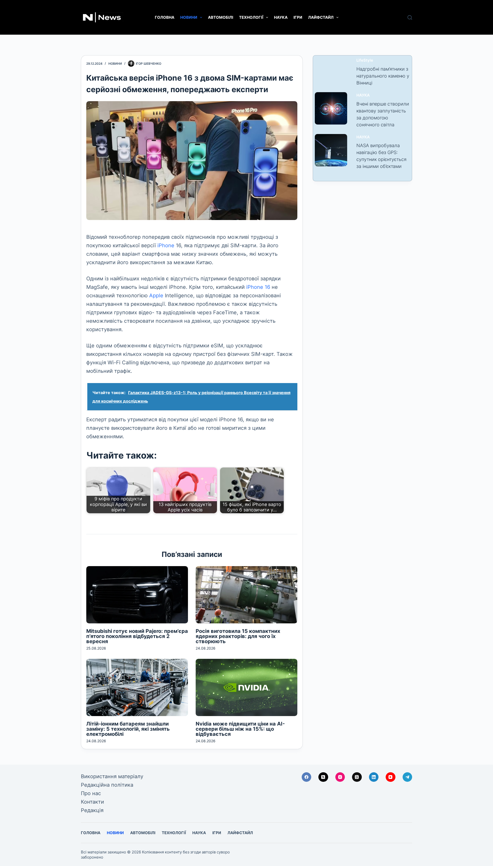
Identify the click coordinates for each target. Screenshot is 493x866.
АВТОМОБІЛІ (220, 17)
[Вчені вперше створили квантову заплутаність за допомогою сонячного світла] (331, 108)
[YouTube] (390, 777)
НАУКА (281, 17)
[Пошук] (409, 17)
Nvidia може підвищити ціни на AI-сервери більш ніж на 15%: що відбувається (240, 729)
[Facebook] (306, 777)
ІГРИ (297, 17)
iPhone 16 (258, 287)
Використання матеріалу (112, 776)
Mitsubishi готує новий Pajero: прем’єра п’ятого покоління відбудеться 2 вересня (137, 636)
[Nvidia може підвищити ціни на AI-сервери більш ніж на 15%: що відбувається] (246, 687)
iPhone (165, 245)
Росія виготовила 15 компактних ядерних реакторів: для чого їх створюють (238, 636)
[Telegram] (407, 777)
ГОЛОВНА (164, 17)
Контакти (92, 802)
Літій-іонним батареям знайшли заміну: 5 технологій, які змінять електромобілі (128, 729)
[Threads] (357, 777)
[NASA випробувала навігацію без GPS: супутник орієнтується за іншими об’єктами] (331, 150)
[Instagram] (340, 777)
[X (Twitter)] (323, 777)
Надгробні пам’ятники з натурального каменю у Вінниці (382, 75)
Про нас (91, 793)
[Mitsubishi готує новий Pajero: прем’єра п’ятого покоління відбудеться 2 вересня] (137, 594)
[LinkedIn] (374, 777)
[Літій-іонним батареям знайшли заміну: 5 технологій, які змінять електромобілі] (137, 687)
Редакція (92, 810)
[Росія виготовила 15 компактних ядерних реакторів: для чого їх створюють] (246, 594)
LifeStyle (364, 60)
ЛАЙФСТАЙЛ (321, 17)
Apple (156, 295)
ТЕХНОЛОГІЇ (251, 17)
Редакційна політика (107, 785)
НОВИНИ (188, 17)
